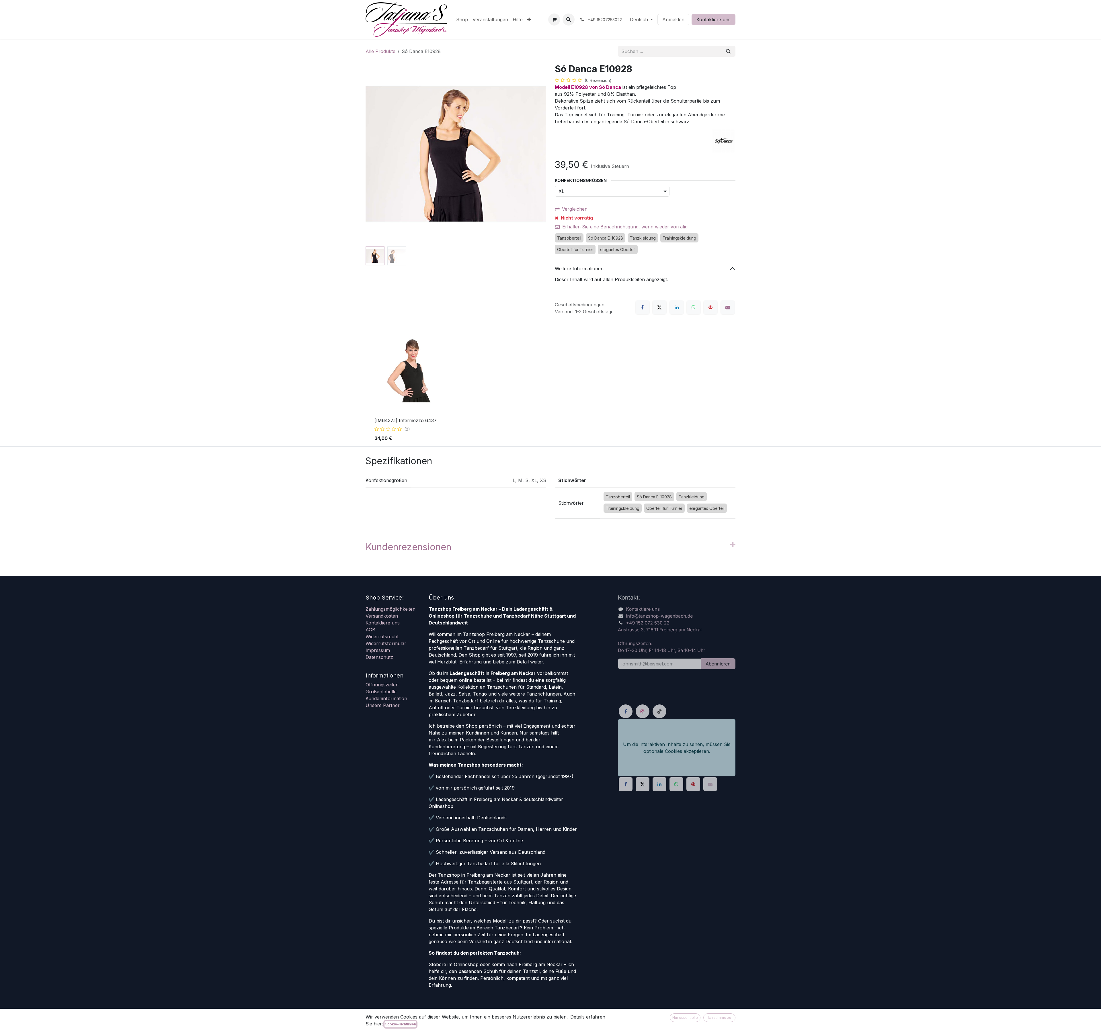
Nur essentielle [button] (685, 1017)
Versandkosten (382, 616)
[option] (550, 386)
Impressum (378, 650)
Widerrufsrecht (382, 636)
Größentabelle (381, 691)
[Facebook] (642, 307)
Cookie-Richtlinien (400, 1024)
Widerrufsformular (386, 643)
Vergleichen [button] (574, 209)
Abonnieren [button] (718, 664)
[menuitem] (462, 19)
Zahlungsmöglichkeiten (390, 609)
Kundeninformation (386, 698)
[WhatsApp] (693, 307)
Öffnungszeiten (382, 685)
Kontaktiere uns (713, 19)
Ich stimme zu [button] (719, 1017)
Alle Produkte (380, 51)
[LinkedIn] (677, 307)
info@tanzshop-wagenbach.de (659, 616)
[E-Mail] (728, 307)
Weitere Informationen (579, 268)
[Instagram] (642, 711)
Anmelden (673, 19)
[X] (659, 307)
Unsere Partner (383, 705)
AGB (370, 629)
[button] (569, 19)
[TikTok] (659, 711)
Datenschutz (379, 657)
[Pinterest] (710, 307)
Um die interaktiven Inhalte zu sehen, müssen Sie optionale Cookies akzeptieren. (677, 747)
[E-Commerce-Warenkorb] (554, 19)
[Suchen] (728, 51)
